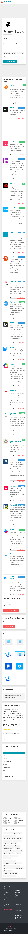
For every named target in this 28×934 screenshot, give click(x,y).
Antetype (13, 257)
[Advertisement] (14, 12)
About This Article (9, 777)
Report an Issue (8, 910)
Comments (7, 774)
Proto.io (12, 232)
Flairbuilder (14, 505)
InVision (12, 142)
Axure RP (13, 159)
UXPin (12, 108)
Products (6, 895)
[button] (26, 2)
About (16, 908)
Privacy (10, 930)
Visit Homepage (11, 61)
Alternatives (7, 753)
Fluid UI (12, 302)
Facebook (19, 915)
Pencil (12, 85)
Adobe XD (13, 390)
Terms (5, 930)
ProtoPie (13, 281)
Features (6, 759)
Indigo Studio (12, 577)
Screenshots (7, 768)
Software (6, 892)
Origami (12, 347)
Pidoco (12, 323)
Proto (12, 364)
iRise (11, 554)
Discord (6, 900)
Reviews (6, 756)
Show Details (22, 103)
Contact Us (18, 910)
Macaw (12, 183)
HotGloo (13, 486)
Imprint (17, 913)
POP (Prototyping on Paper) (15, 441)
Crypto (5, 897)
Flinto (12, 460)
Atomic (12, 529)
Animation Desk (13, 414)
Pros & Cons (7, 761)
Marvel (12, 208)
